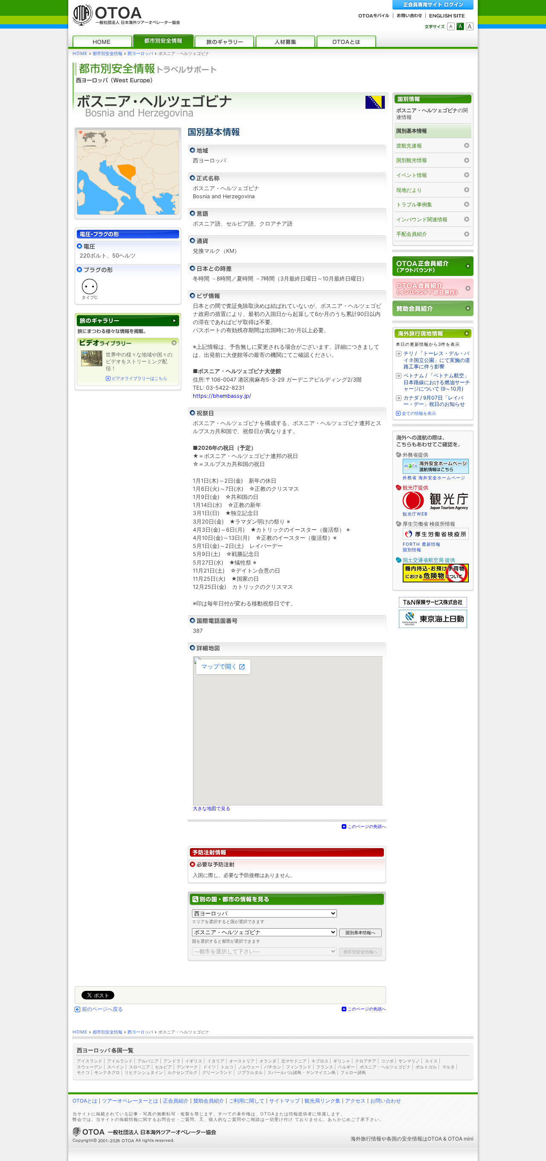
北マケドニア (294, 1060)
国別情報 (412, 549)
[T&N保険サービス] (433, 605)
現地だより (409, 190)
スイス (431, 1060)
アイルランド (120, 1060)
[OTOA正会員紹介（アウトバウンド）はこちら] (432, 266)
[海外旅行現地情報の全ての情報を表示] (433, 333)
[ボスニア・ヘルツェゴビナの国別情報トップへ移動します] (433, 99)
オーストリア (242, 1060)
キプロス (319, 1060)
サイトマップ (284, 1100)
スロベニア (139, 1066)
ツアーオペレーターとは (130, 1100)
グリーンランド (217, 1072)
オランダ (267, 1060)
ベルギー (346, 1066)
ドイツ (209, 1066)
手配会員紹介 (411, 234)
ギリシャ (341, 1060)
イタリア (215, 1060)
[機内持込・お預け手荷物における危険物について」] (436, 581)
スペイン (115, 1066)
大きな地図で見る (211, 808)
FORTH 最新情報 (422, 544)
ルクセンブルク (182, 1072)
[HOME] (102, 41)
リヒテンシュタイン (144, 1072)
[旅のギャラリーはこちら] (128, 321)
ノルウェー (248, 1066)
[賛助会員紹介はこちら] (432, 308)
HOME (80, 53)
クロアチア (365, 1060)
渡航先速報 (409, 145)
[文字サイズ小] (451, 26)
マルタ (448, 1066)
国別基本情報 (411, 130)
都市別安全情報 (107, 53)
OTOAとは (85, 1100)
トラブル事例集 (414, 204)
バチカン (272, 1066)
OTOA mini (460, 1138)
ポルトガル (426, 1066)
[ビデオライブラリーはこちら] (128, 343)
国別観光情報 (411, 160)
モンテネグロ (107, 1072)
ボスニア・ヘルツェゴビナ (385, 1066)
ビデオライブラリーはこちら (139, 378)
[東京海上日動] (433, 626)
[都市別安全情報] (163, 41)
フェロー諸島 (353, 1072)
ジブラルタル (250, 1072)
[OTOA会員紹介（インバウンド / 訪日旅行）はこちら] (432, 288)
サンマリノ (409, 1060)
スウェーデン (89, 1066)
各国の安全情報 (404, 1138)
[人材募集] (285, 41)
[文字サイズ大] (469, 26)
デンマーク (187, 1066)
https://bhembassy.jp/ (222, 396)
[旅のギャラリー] (224, 41)
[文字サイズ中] (460, 26)
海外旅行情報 (366, 1138)
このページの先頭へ (367, 826)
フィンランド (298, 1066)
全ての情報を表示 (419, 413)
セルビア (163, 1066)
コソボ (387, 1060)
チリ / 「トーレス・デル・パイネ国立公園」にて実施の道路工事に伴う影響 (437, 360)
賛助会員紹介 (208, 1100)
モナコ (83, 1072)
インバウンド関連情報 (421, 219)
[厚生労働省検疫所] (436, 538)
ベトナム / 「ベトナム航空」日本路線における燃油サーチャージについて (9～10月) (437, 382)
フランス (324, 1066)
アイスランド (89, 1060)
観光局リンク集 (322, 1100)
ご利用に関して (246, 1100)
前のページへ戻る (102, 1009)
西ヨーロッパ (140, 53)
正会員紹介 (176, 1100)
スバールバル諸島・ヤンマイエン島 (301, 1072)
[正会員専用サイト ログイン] (432, 5)
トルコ (227, 1066)
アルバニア (148, 1060)
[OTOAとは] (346, 41)
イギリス (193, 1060)
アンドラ (171, 1060)
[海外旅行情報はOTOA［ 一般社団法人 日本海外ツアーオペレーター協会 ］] (124, 21)
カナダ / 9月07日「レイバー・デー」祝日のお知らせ (434, 401)
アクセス (355, 1100)
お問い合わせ (385, 1100)
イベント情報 (411, 175)
